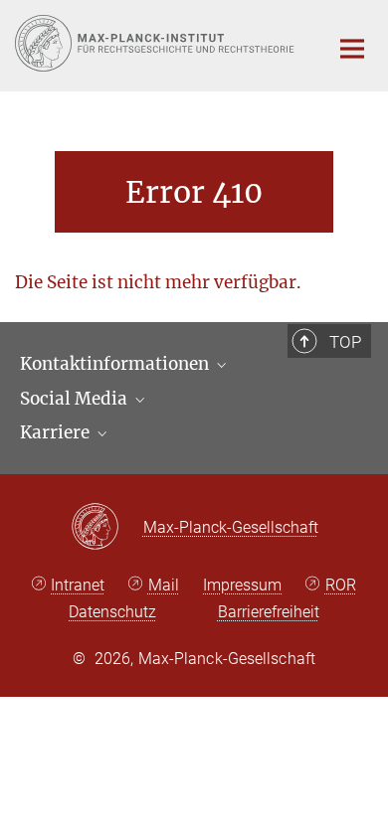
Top (345, 342)
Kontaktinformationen (116, 364)
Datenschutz (112, 611)
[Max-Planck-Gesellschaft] (107, 528)
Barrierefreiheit (268, 611)
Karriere (57, 432)
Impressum (242, 585)
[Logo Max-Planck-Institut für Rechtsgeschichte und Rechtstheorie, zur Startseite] (156, 43)
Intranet (77, 585)
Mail (163, 585)
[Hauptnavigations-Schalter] (352, 49)
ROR (340, 585)
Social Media (75, 399)
